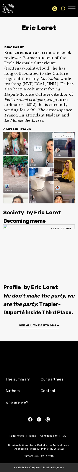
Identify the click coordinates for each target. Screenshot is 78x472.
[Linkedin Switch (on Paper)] (39, 419)
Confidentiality (48, 435)
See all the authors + (39, 325)
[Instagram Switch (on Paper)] (48, 419)
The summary (17, 379)
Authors (12, 391)
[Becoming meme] (39, 167)
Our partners (52, 379)
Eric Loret (47, 212)
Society (13, 212)
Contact (48, 391)
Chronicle (63, 136)
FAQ (64, 435)
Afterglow (34, 467)
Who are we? (16, 402)
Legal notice (17, 435)
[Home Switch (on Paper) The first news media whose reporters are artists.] (11, 8)
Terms (32, 435)
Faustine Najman (53, 467)
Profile (12, 287)
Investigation (60, 228)
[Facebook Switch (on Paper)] (30, 419)
